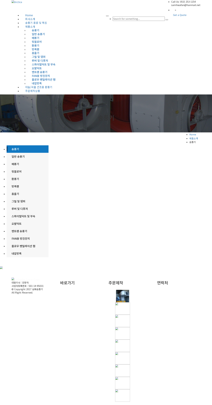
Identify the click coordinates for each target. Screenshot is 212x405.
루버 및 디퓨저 (20, 209)
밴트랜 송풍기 (19, 231)
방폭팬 (15, 186)
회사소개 (71, 294)
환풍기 (15, 179)
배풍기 (15, 164)
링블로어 (17, 171)
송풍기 (15, 149)
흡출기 (15, 194)
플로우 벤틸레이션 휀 (23, 246)
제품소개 (193, 138)
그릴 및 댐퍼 (18, 201)
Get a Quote (179, 15)
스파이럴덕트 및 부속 (23, 216)
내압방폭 (37, 83)
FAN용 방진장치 (21, 238)
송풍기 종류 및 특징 (76, 298)
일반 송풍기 (18, 156)
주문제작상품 (32, 91)
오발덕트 (17, 224)
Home (192, 134)
